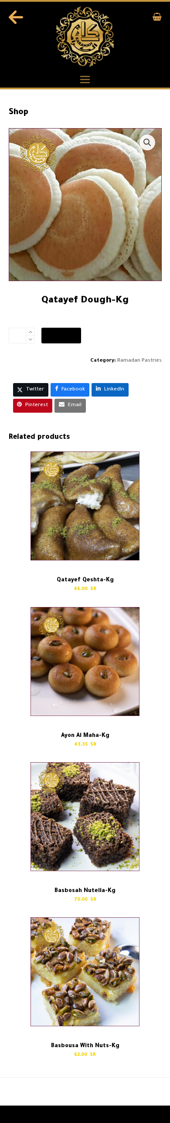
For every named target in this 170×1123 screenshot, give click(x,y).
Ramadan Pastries (139, 361)
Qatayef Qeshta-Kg (130, 1092)
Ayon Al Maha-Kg (33, 1092)
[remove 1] (30, 339)
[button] (157, 19)
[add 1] (30, 332)
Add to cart (61, 335)
